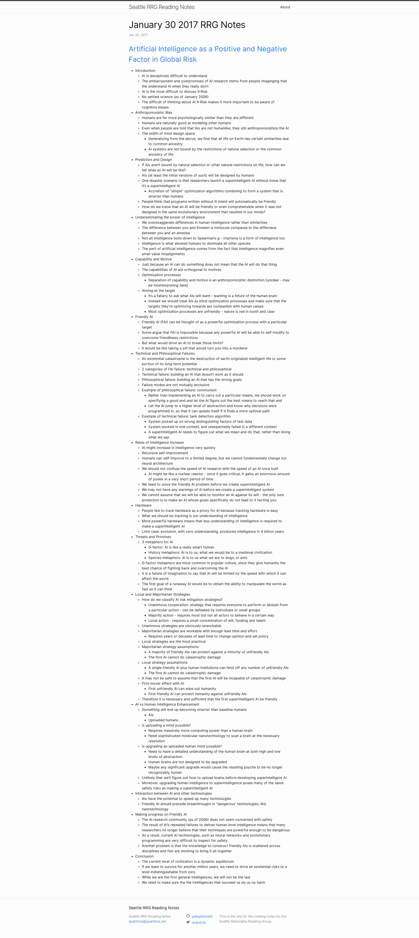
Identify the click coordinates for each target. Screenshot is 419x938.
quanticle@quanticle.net (147, 921)
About (285, 7)
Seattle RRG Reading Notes (161, 6)
